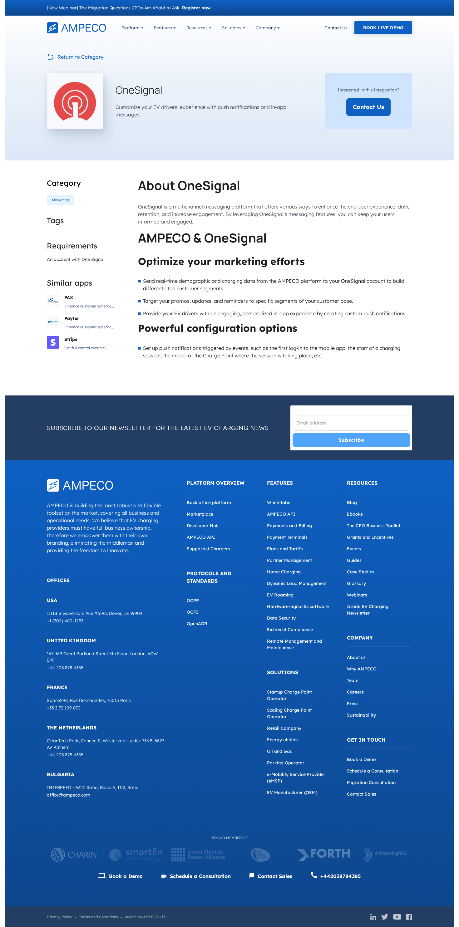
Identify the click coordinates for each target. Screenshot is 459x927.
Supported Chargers (208, 549)
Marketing (60, 200)
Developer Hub (203, 525)
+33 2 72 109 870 (64, 708)
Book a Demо (125, 876)
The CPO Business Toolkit (373, 525)
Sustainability (361, 715)
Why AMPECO (362, 669)
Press (352, 703)
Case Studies (360, 572)
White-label (279, 502)
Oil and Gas (279, 751)
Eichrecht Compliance (290, 629)
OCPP (193, 600)
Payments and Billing (289, 525)
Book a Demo (361, 759)
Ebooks (355, 514)
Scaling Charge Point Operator (289, 713)
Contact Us (336, 28)
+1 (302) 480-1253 (65, 621)
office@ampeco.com (68, 795)
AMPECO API (201, 537)
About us (356, 657)
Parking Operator (285, 763)
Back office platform (209, 502)
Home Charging (284, 572)
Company (266, 28)
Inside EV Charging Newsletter (367, 610)
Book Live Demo (383, 28)
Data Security (281, 618)
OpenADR (197, 623)
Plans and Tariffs (285, 549)
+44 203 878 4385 (65, 667)
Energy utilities (283, 740)
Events (354, 549)
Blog (352, 502)
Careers (355, 692)
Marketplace (200, 514)
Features (163, 28)
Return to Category (80, 57)
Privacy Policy (59, 917)
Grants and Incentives (370, 537)
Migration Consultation (371, 782)
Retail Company (284, 728)
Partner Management (289, 560)
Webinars (357, 595)
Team (352, 680)
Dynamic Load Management (297, 583)
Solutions (231, 28)
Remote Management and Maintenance (294, 644)
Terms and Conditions (98, 917)
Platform (130, 28)
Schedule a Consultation (372, 771)
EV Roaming (280, 595)
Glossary (356, 583)
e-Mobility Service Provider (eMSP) (296, 778)
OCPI (192, 612)
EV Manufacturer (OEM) (292, 792)
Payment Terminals (287, 537)
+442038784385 (340, 876)
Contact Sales (361, 794)
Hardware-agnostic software (298, 606)
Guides (354, 560)
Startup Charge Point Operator (289, 695)
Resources (197, 28)
